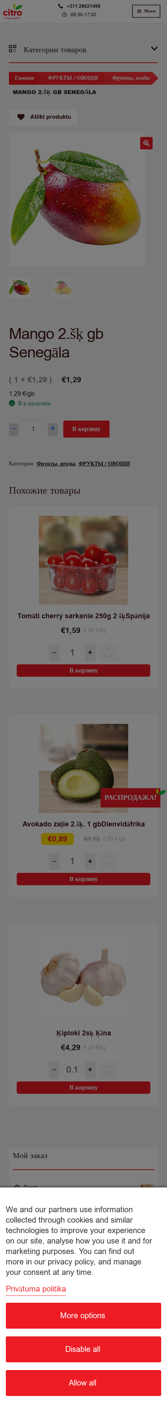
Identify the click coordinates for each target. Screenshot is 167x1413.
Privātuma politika (36, 1289)
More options (82, 1315)
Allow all (82, 1383)
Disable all (82, 1349)
